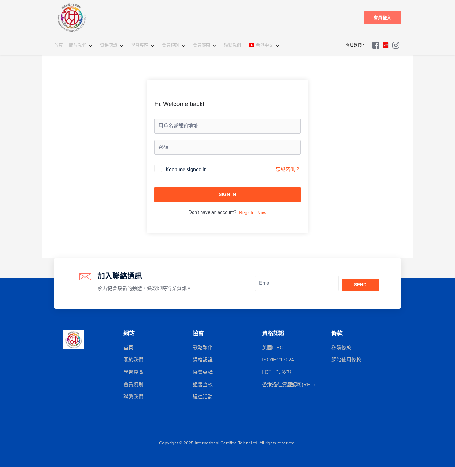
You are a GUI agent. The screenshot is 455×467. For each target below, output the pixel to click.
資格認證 (108, 45)
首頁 (58, 45)
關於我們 (77, 45)
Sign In (227, 194)
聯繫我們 (232, 45)
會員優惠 (201, 45)
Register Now (252, 212)
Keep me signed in (186, 169)
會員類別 (170, 45)
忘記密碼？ (287, 169)
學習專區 (139, 45)
